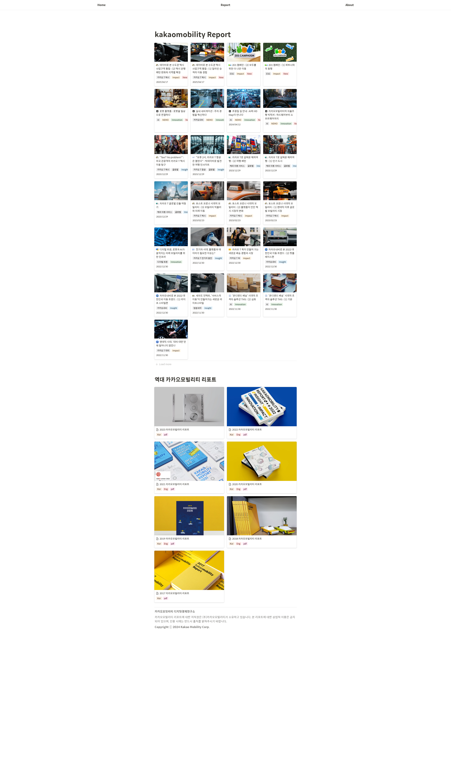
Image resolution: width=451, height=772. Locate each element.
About (349, 5)
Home (101, 5)
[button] (171, 64)
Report (225, 5)
